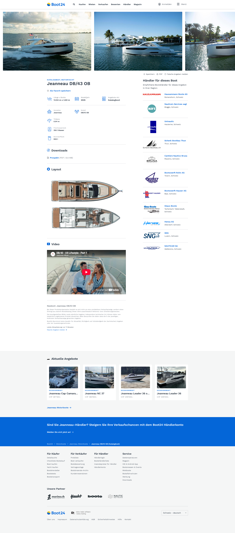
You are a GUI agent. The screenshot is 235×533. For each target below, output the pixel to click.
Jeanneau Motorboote (57, 407)
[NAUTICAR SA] (152, 247)
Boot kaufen (52, 464)
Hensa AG (169, 222)
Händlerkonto (100, 467)
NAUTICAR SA (171, 246)
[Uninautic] (151, 127)
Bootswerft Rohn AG (174, 173)
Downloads (127, 480)
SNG (166, 233)
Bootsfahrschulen (130, 474)
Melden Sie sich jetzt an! (59, 432)
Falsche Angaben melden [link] (177, 74)
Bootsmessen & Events (132, 467)
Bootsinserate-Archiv (79, 470)
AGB (93, 519)
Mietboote (127, 470)
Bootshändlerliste (101, 461)
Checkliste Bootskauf (56, 461)
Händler (127, 4)
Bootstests (51, 474)
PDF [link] (161, 74)
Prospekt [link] (54, 158)
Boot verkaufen (77, 461)
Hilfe (120, 519)
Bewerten (115, 4)
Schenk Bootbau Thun (175, 140)
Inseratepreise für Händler (105, 464)
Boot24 (50, 444)
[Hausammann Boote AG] (152, 95)
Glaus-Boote (170, 206)
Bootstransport (53, 477)
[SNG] (152, 235)
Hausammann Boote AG (176, 94)
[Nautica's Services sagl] (152, 109)
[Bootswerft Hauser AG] (152, 194)
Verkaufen (103, 4)
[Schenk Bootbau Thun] (152, 144)
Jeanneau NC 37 (94, 393)
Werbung (126, 477)
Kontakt (128, 519)
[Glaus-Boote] (151, 209)
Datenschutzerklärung (79, 519)
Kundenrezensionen (79, 474)
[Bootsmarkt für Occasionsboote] (56, 4)
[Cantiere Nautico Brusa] (151, 160)
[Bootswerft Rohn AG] (152, 177)
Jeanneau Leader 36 (169, 393)
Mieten (92, 4)
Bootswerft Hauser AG (175, 191)
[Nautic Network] (115, 496)
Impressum (62, 519)
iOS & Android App (130, 464)
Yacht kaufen (52, 467)
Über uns (51, 519)
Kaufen (82, 4)
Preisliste (74, 458)
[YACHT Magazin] (76, 496)
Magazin (138, 4)
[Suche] (74, 4)
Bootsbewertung (77, 464)
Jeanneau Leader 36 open (136, 393)
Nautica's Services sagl (175, 104)
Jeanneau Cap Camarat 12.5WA (67, 393)
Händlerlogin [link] (99, 458)
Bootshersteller (53, 470)
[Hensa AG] (152, 223)
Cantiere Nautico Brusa (175, 156)
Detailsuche (52, 458)
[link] (63, 382)
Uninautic (169, 121)
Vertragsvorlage (77, 467)
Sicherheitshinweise (106, 519)
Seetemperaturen (130, 458)
